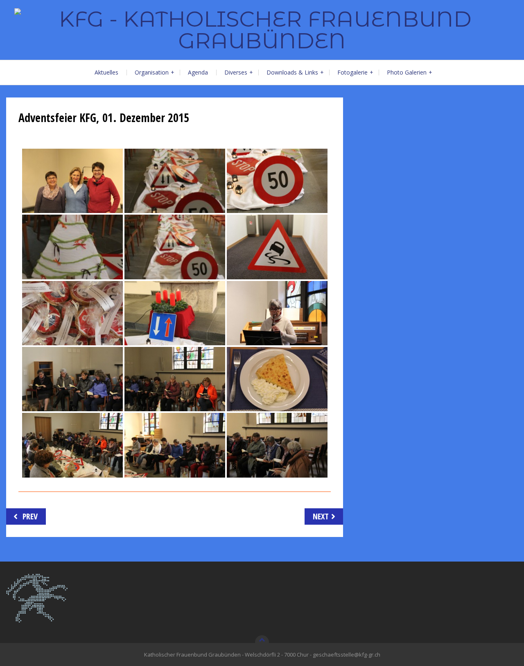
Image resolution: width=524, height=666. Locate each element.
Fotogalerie (352, 72)
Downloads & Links (292, 72)
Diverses (235, 72)
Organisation (152, 72)
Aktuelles (106, 72)
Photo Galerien (407, 72)
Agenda (198, 72)
